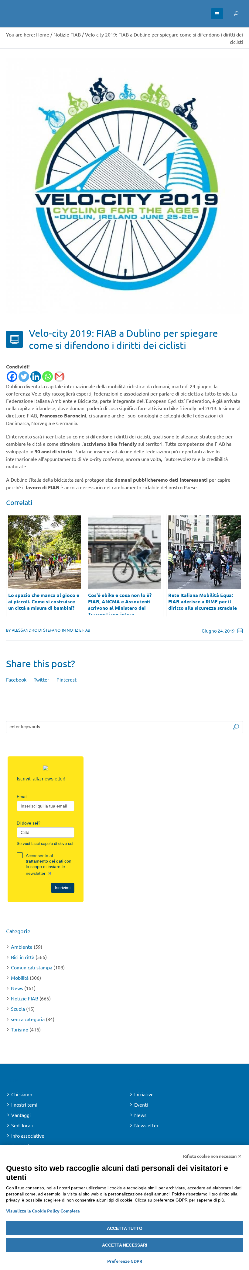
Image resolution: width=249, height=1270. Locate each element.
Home (42, 34)
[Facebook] (12, 376)
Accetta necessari (124, 1245)
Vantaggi (21, 1115)
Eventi (141, 1104)
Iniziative (144, 1094)
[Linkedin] (35, 376)
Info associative (27, 1135)
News (17, 988)
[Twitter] (24, 376)
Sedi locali (22, 1125)
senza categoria (28, 1019)
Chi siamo (21, 1094)
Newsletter (146, 1125)
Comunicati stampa (31, 967)
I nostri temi (24, 1104)
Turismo (19, 1029)
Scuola (18, 1009)
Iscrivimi (62, 887)
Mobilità (20, 978)
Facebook (16, 679)
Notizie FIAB (67, 34)
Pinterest (66, 679)
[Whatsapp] (47, 376)
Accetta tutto (124, 1228)
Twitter (41, 679)
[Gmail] (59, 376)
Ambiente (21, 947)
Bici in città (22, 957)
